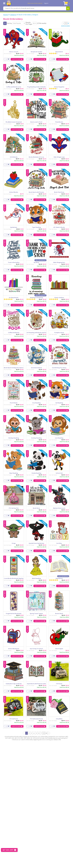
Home (5, 15)
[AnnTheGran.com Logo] (8, 3)
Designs (13, 15)
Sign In (46, 3)
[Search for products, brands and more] (68, 8)
